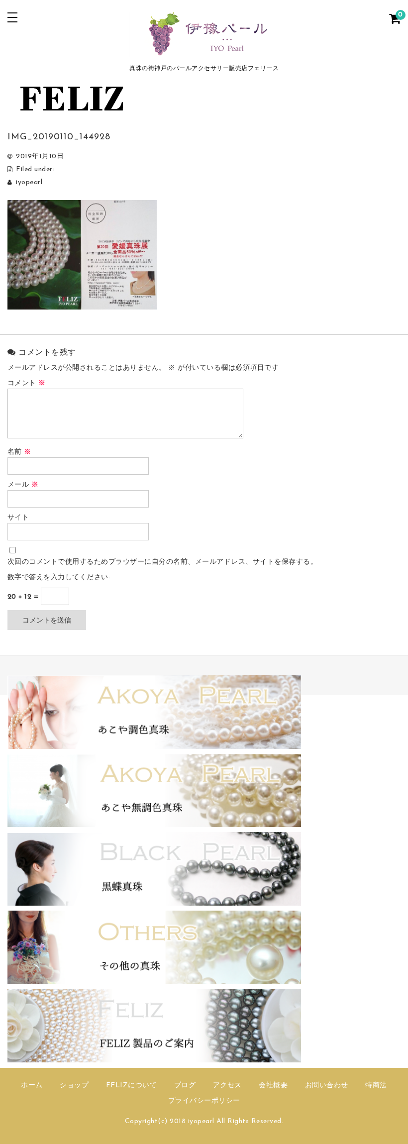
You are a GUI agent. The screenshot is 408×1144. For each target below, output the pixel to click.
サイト (18, 517)
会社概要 (273, 1085)
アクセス (227, 1085)
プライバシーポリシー (204, 1101)
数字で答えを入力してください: (58, 577)
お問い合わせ (326, 1085)
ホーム (32, 1085)
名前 (19, 452)
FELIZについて (131, 1085)
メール (23, 485)
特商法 (376, 1085)
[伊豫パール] (204, 51)
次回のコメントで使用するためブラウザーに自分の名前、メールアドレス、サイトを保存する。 (162, 562)
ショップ (74, 1085)
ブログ (185, 1085)
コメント (26, 383)
